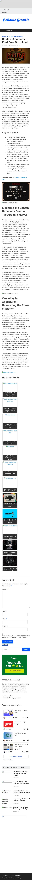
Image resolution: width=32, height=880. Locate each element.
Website (5, 626)
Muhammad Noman (15, 45)
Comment (5, 589)
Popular (6, 767)
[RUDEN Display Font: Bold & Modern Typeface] (7, 782)
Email (4, 618)
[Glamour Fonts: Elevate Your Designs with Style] (7, 807)
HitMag (19, 878)
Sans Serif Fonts (18, 36)
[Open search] (28, 30)
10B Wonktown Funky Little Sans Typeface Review (20, 773)
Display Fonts (5, 36)
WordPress (11, 878)
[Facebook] (24, 12)
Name (4, 611)
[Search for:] (16, 649)
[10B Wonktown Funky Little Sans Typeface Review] (7, 772)
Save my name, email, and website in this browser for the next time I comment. (16, 636)
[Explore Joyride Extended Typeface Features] (7, 799)
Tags (22, 767)
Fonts (11, 36)
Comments (14, 767)
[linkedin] (27, 12)
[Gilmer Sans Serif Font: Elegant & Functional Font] (7, 791)
